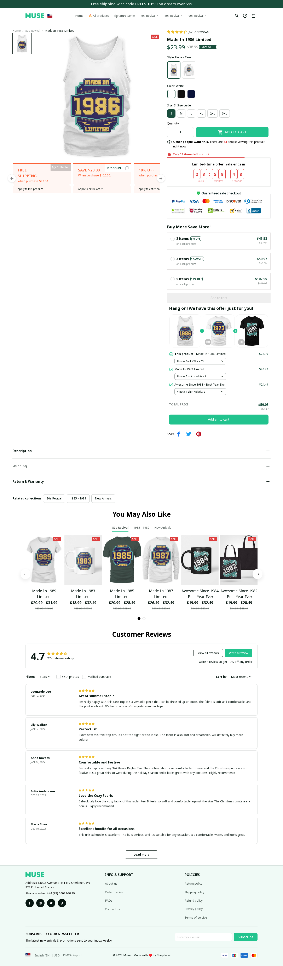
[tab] (139, 618)
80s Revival (32, 31)
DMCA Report (72, 955)
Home (16, 31)
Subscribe (245, 937)
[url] (164, 955)
